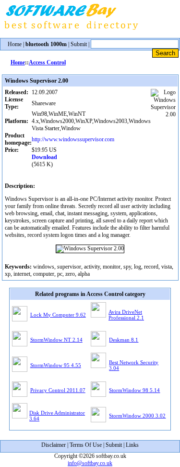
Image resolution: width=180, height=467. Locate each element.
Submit (79, 44)
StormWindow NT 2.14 (56, 340)
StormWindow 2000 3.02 (137, 415)
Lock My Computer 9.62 (58, 315)
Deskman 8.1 (123, 340)
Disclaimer (53, 445)
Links (132, 445)
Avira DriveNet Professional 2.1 (126, 314)
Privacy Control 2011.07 (57, 390)
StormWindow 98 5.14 (134, 390)
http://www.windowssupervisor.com (73, 139)
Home (15, 44)
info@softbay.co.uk (90, 463)
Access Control (47, 62)
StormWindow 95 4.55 (55, 365)
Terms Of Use (86, 445)
